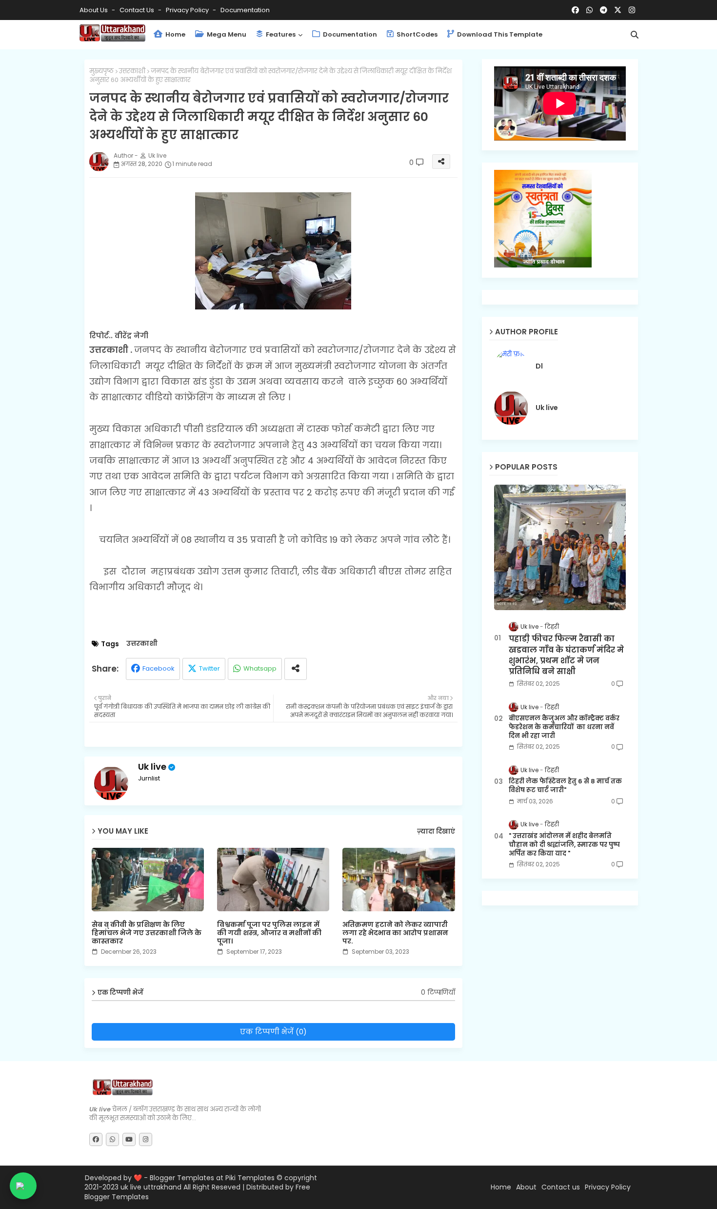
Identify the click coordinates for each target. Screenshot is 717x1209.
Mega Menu (225, 34)
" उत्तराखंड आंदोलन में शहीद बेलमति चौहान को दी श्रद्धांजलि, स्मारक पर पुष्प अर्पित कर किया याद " (564, 845)
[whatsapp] (589, 10)
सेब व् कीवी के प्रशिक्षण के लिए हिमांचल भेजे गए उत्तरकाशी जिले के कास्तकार (146, 933)
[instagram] (632, 10)
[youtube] (129, 1139)
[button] (634, 34)
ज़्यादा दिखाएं (436, 831)
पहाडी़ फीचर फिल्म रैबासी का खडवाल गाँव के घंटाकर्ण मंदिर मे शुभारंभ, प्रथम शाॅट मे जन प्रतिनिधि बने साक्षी (566, 655)
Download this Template (499, 34)
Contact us (138, 10)
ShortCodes (416, 34)
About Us (94, 10)
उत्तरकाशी (132, 71)
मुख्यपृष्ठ (101, 71)
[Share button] (295, 669)
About (526, 1187)
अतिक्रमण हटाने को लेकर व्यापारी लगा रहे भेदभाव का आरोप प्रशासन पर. (395, 933)
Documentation (245, 10)
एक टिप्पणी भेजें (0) (273, 1031)
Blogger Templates (182, 1178)
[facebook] (575, 10)
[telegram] (604, 10)
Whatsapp (260, 668)
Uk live (152, 766)
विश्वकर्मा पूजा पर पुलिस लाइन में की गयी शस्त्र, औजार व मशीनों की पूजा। (269, 933)
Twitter (209, 668)
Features (280, 34)
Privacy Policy (188, 10)
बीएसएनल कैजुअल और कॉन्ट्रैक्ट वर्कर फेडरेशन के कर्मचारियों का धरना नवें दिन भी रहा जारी (564, 727)
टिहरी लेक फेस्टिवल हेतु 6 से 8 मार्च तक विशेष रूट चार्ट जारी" (565, 786)
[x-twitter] (618, 10)
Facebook (158, 668)
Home (174, 34)
